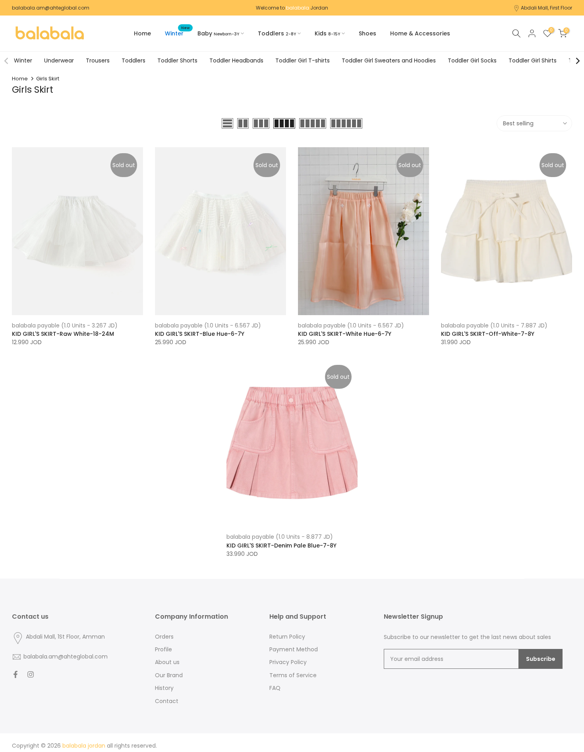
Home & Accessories (420, 33)
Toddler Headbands (236, 60)
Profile (163, 649)
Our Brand (169, 675)
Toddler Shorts (177, 60)
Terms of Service (293, 675)
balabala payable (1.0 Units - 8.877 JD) (279, 537)
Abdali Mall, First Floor (546, 7)
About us (167, 662)
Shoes (367, 33)
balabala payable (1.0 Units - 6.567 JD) (208, 325)
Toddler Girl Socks (472, 60)
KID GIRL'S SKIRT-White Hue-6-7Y (344, 334)
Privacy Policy (288, 662)
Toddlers (133, 60)
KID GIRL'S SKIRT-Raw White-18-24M (63, 334)
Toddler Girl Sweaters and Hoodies (389, 60)
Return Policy (287, 637)
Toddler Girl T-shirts (302, 60)
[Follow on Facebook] (15, 674)
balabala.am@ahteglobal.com (50, 7)
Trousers (98, 60)
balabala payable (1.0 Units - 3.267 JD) (65, 325)
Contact (166, 701)
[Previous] (7, 61)
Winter (177, 33)
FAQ (274, 688)
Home (142, 33)
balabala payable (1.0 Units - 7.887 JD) (494, 325)
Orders (164, 637)
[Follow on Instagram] (30, 674)
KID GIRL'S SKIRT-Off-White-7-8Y (487, 334)
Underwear (59, 60)
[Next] (577, 61)
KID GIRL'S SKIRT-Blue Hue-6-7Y (199, 334)
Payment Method (293, 649)
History (164, 688)
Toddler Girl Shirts (533, 60)
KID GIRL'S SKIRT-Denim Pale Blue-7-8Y (281, 545)
